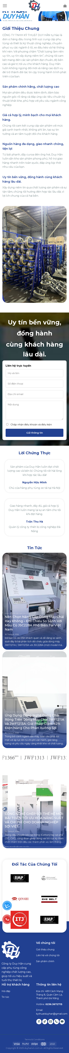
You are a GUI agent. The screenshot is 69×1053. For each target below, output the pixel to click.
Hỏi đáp (6, 987)
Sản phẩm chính (45, 957)
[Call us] (56, 1017)
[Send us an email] (50, 1017)
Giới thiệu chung (45, 945)
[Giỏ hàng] (65, 5)
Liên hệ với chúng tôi (48, 951)
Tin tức (5, 992)
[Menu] (4, 5)
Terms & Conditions (34, 1035)
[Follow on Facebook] (39, 1017)
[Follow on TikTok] (44, 1017)
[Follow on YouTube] (62, 1017)
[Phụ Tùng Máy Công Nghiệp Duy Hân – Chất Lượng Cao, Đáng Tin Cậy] (34, 5)
